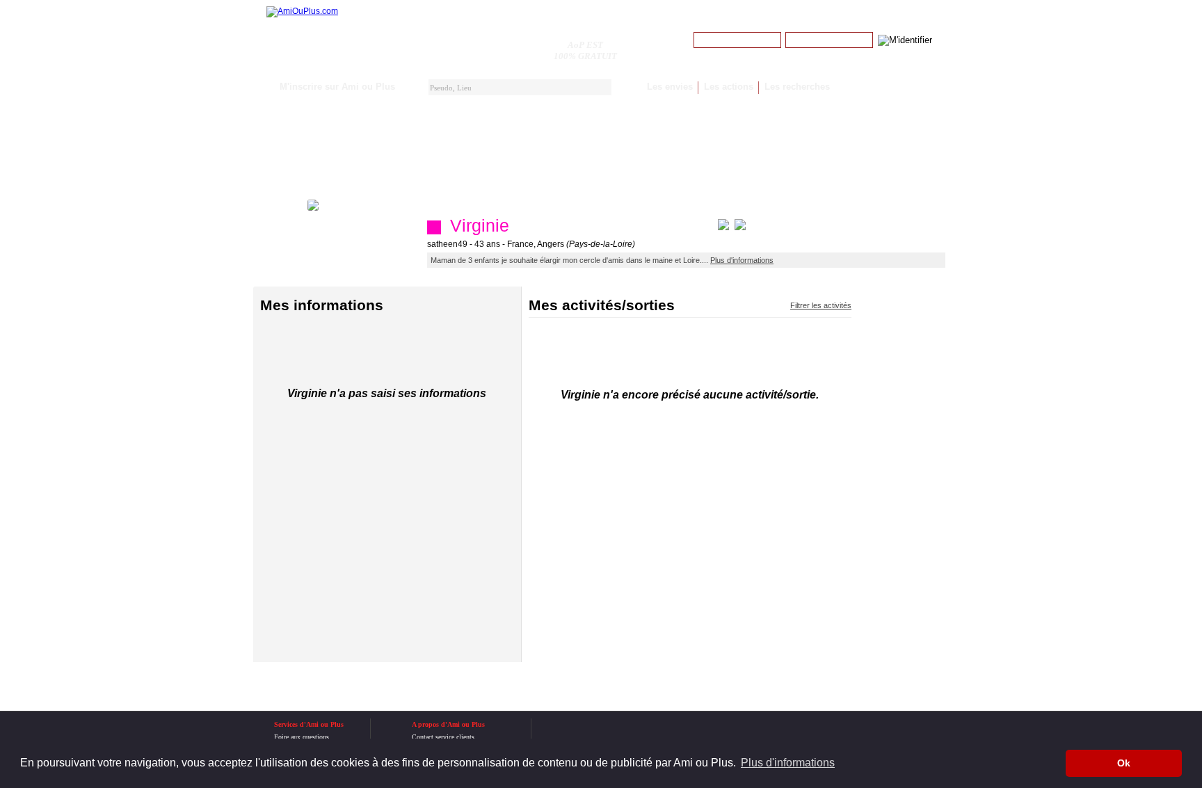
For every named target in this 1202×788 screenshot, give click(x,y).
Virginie (479, 225)
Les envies (670, 86)
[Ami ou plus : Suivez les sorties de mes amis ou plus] (302, 11)
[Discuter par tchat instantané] (723, 228)
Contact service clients (443, 737)
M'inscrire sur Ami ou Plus (337, 86)
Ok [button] (1123, 763)
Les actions (728, 86)
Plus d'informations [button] (788, 763)
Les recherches (797, 86)
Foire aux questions (301, 737)
